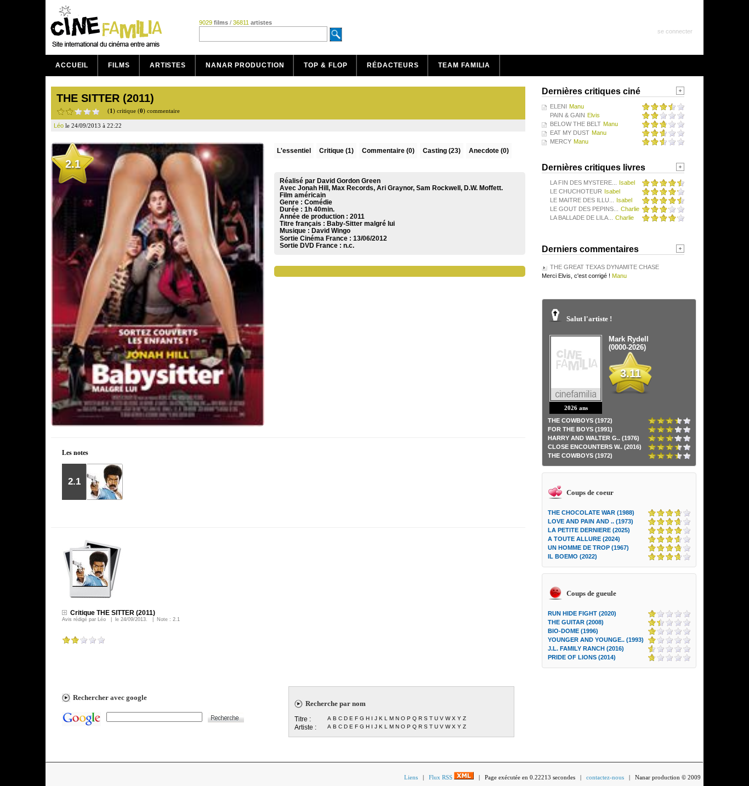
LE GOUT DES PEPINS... (584, 209)
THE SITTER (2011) (105, 98)
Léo (102, 619)
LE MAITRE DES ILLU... (582, 200)
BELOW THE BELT (575, 124)
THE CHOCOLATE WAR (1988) (591, 512)
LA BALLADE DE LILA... (581, 217)
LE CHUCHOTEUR (576, 191)
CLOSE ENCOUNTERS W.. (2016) (595, 446)
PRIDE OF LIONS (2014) (582, 657)
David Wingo (330, 231)
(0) (388, 151)
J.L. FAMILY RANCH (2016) (586, 648)
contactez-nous (605, 777)
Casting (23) (442, 151)
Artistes (168, 65)
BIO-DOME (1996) (573, 631)
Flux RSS (441, 777)
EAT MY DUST (569, 132)
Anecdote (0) (489, 151)
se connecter (675, 31)
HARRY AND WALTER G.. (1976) (593, 438)
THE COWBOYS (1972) (580, 420)
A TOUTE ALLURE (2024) (584, 539)
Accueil (71, 65)
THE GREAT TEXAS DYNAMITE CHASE (604, 267)
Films (119, 65)
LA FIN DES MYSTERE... (583, 182)
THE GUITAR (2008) (576, 622)
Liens (411, 777)
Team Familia (464, 65)
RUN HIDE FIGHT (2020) (582, 613)
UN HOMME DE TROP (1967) (588, 547)
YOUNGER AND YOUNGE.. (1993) (596, 639)
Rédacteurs (392, 65)
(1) (336, 151)
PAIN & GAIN (567, 115)
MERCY (560, 141)
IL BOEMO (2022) (572, 556)
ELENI (558, 106)
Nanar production (245, 65)
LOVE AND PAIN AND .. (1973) (590, 521)
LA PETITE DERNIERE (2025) (589, 530)
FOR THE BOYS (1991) (580, 429)
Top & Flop (325, 65)
